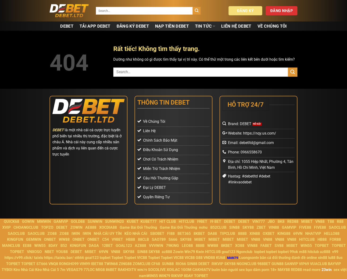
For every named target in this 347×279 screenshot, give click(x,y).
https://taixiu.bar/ (59, 257)
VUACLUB (318, 264)
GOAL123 (124, 245)
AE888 (90, 227)
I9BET (202, 221)
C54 (105, 239)
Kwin (200, 251)
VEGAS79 (74, 269)
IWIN (76, 233)
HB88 (130, 239)
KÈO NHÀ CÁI (135, 233)
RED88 (292, 221)
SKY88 (248, 227)
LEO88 (187, 245)
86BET (111, 269)
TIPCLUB (227, 233)
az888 (167, 251)
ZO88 (52, 233)
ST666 (41, 264)
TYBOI (7, 269)
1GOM (186, 269)
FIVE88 (305, 227)
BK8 (281, 221)
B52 (63, 245)
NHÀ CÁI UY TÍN (108, 233)
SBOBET (157, 233)
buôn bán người (225, 269)
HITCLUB (186, 221)
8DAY (53, 245)
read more (312, 269)
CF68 (156, 264)
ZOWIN (76, 227)
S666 (173, 239)
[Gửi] (197, 11)
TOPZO (47, 227)
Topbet (117, 257)
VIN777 (258, 221)
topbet (259, 251)
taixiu (38, 257)
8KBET (199, 233)
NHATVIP (313, 233)
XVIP (6, 227)
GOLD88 (78, 221)
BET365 (184, 233)
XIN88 (255, 233)
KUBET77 (148, 221)
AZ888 (140, 245)
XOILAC (173, 269)
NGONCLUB (246, 264)
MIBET (307, 221)
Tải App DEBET (95, 26)
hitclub (313, 251)
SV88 (279, 245)
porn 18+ (270, 269)
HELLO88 (331, 233)
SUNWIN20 (114, 221)
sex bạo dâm (250, 269)
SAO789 (159, 239)
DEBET (66, 26)
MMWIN (44, 221)
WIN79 (164, 276)
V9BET (117, 239)
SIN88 (234, 227)
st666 (79, 257)
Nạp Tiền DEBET (172, 26)
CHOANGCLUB (25, 227)
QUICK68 (11, 221)
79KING (172, 245)
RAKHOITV (127, 269)
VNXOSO (34, 251)
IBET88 (97, 264)
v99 (335, 251)
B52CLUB (218, 227)
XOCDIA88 (108, 227)
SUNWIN (95, 221)
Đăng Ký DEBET (133, 26)
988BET (264, 264)
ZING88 (125, 264)
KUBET (133, 221)
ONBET (50, 239)
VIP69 (304, 264)
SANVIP (291, 264)
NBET (49, 251)
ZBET (261, 227)
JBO (271, 221)
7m (62, 269)
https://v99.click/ (18, 257)
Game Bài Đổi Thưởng (138, 227)
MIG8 (100, 269)
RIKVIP (217, 264)
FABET (266, 245)
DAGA (94, 245)
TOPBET (322, 245)
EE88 (27, 245)
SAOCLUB (337, 227)
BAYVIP (334, 264)
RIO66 (181, 264)
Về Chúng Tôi (272, 26)
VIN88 (274, 227)
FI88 (171, 233)
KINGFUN (15, 239)
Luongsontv (249, 257)
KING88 (283, 233)
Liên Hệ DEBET (236, 26)
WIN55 (40, 245)
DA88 (212, 233)
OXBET (269, 233)
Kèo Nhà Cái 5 (47, 269)
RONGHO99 (69, 264)
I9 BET (215, 221)
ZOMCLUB (141, 264)
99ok (294, 251)
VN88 (320, 221)
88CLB (143, 239)
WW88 (64, 239)
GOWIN (28, 221)
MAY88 (284, 269)
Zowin (178, 251)
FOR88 (335, 239)
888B (242, 233)
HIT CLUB (167, 221)
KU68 (220, 257)
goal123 (228, 251)
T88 (330, 221)
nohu (203, 227)
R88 (340, 221)
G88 (199, 257)
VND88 (209, 257)
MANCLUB (11, 245)
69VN (297, 233)
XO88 (239, 245)
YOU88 (62, 251)
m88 (303, 251)
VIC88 (142, 257)
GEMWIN (33, 239)
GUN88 (277, 264)
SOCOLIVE (157, 269)
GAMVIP (61, 221)
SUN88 (168, 264)
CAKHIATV (201, 269)
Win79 (189, 251)
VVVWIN (156, 245)
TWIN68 (111, 264)
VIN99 (85, 264)
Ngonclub (244, 251)
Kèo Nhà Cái (23, 269)
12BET (107, 245)
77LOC (89, 269)
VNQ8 (53, 264)
